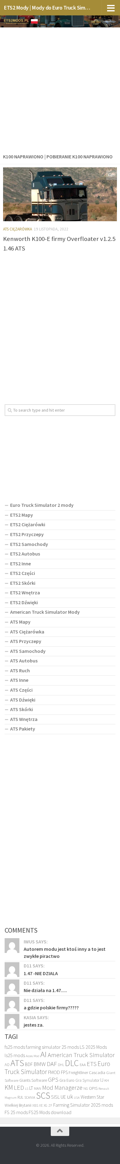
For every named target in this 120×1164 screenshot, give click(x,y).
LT (31, 1088)
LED (19, 1088)
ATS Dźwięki (22, 700)
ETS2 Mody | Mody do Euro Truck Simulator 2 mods (47, 7)
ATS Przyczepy (25, 641)
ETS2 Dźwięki (24, 602)
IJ (101, 1080)
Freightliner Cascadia (87, 1072)
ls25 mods (15, 1055)
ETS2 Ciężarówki (27, 524)
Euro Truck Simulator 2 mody (42, 505)
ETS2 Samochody (29, 544)
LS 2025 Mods (93, 1047)
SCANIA (29, 1097)
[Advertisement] (60, 89)
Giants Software (33, 1080)
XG (45, 1105)
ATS (17, 1062)
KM (9, 1087)
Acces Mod (32, 1056)
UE (63, 1097)
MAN (37, 1088)
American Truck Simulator (81, 1055)
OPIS (93, 1088)
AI (43, 1054)
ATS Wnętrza (24, 719)
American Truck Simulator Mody (45, 612)
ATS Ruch (20, 670)
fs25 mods (15, 1047)
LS (26, 1088)
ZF (50, 1105)
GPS (53, 1080)
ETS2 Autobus (25, 554)
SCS (43, 1095)
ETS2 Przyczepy (27, 534)
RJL (20, 1097)
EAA (83, 1064)
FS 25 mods (16, 1112)
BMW (40, 1064)
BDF (29, 1064)
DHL (61, 1065)
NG (85, 1088)
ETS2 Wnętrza (25, 592)
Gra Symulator (87, 1080)
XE (41, 1105)
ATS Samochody (28, 651)
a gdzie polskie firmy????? (51, 1007)
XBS (35, 1105)
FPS (64, 1072)
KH (106, 1080)
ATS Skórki (21, 709)
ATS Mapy (20, 622)
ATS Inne (19, 680)
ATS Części (21, 690)
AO (7, 1064)
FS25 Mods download (50, 1112)
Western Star (92, 1097)
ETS (92, 1064)
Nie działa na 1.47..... (45, 990)
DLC (72, 1062)
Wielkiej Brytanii (18, 1105)
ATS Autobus (24, 660)
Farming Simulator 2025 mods (83, 1105)
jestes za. (34, 1025)
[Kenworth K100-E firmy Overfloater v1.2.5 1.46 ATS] (60, 194)
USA (77, 1098)
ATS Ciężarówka (17, 229)
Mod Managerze (62, 1088)
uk (70, 1096)
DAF (52, 1064)
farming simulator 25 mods (52, 1047)
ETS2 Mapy (21, 515)
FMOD (54, 1072)
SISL (55, 1097)
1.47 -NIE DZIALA (41, 973)
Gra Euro (66, 1080)
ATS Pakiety (22, 729)
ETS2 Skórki (22, 583)
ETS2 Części (22, 573)
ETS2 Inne (20, 563)
